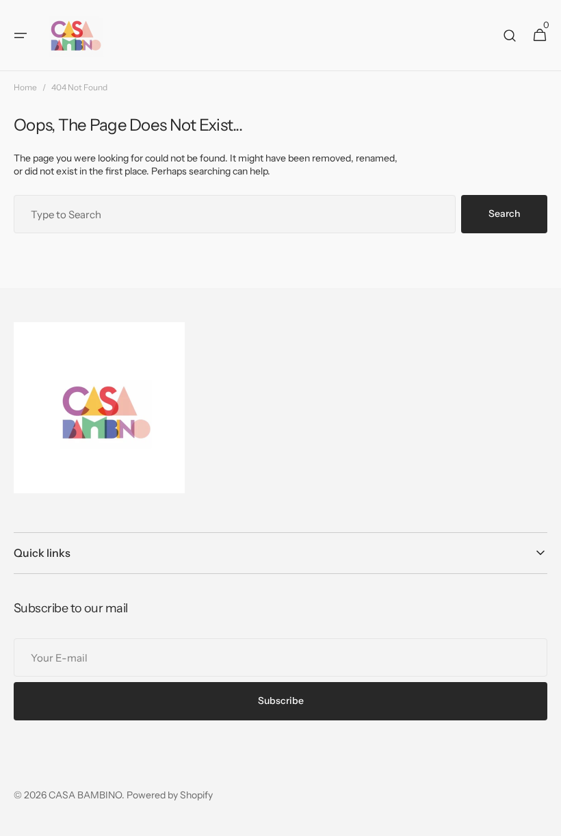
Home (25, 87)
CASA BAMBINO (85, 795)
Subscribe (281, 700)
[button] (20, 36)
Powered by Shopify (170, 795)
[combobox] (235, 214)
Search (504, 213)
